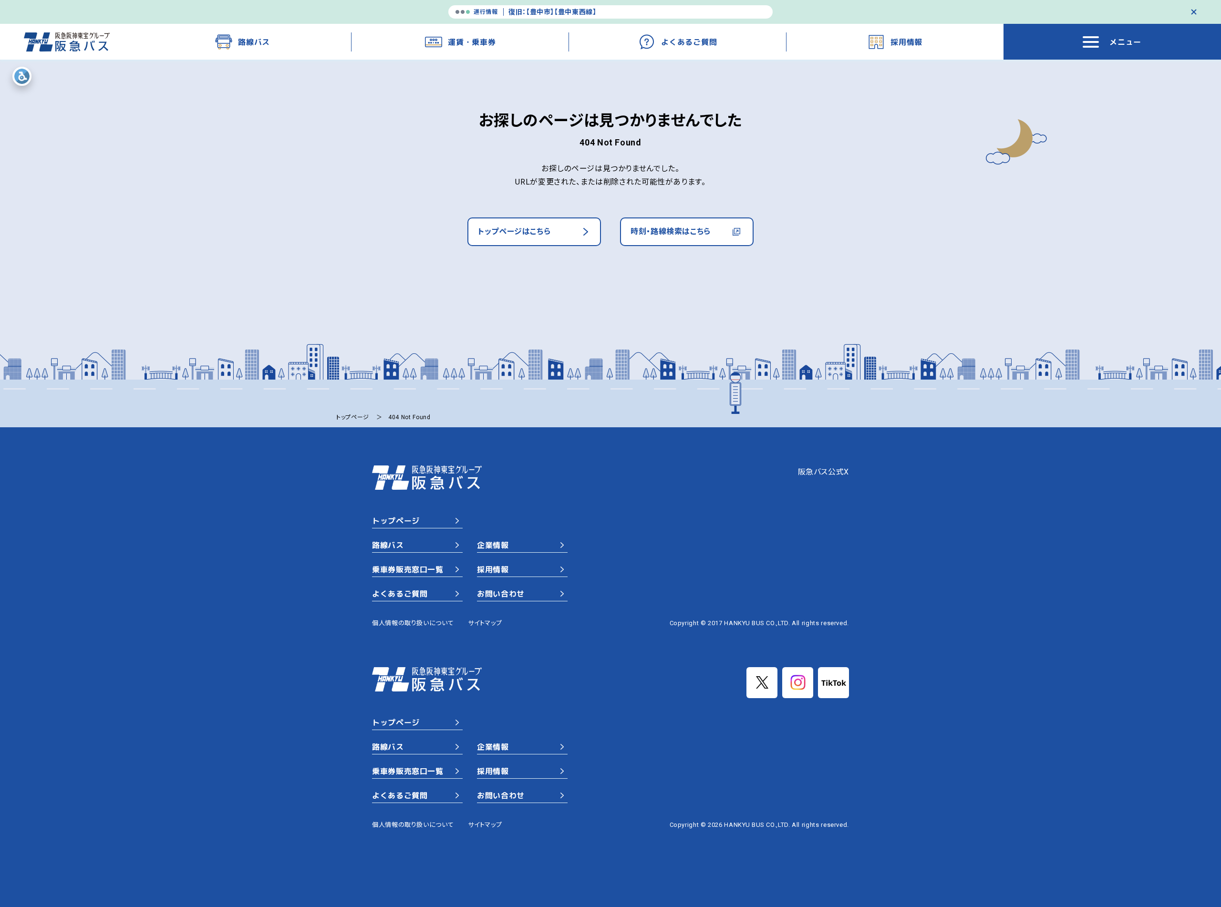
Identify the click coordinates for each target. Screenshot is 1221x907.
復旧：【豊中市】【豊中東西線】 (552, 12)
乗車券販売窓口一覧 (408, 569)
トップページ (396, 520)
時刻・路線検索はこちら (671, 231)
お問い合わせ (501, 593)
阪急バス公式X (823, 471)
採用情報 (493, 569)
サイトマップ (485, 623)
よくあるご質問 (399, 593)
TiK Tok (833, 682)
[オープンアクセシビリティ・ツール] (21, 76)
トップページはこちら (514, 231)
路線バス (388, 545)
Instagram (797, 682)
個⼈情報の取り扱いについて (413, 623)
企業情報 (493, 545)
